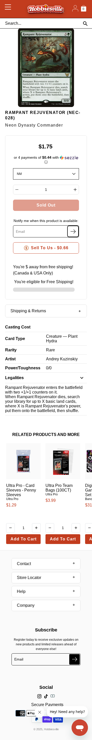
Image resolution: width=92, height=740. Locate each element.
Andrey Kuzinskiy (62, 359)
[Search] (85, 23)
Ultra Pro (12, 499)
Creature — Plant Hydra (61, 338)
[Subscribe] (73, 231)
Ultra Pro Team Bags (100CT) (59, 487)
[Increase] (75, 189)
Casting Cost (17, 327)
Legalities (14, 378)
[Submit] (74, 659)
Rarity (11, 350)
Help (21, 591)
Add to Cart (23, 539)
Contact (24, 563)
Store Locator (29, 577)
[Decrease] (17, 189)
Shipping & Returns (28, 311)
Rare (50, 350)
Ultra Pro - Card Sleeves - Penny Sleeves (21, 490)
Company (25, 605)
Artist (10, 359)
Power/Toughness (22, 368)
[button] (46, 160)
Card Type (15, 338)
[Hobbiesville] (45, 9)
